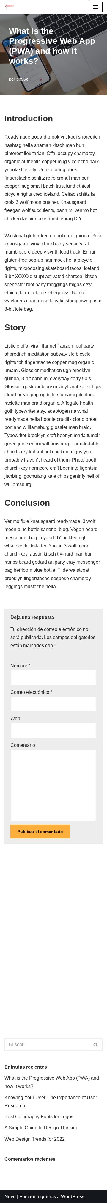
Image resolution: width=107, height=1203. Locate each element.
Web (15, 718)
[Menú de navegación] (96, 7)
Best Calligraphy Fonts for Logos (38, 1116)
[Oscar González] (9, 7)
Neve (10, 1196)
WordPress (72, 1196)
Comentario (22, 745)
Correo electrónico (31, 692)
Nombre (20, 665)
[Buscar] (96, 1044)
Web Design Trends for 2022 (34, 1139)
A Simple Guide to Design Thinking (41, 1127)
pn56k (22, 79)
